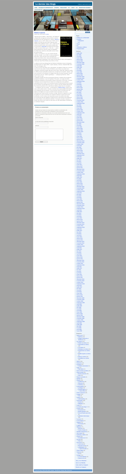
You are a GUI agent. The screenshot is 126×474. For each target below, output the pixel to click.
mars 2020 (79, 126)
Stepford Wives (61, 87)
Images (78, 394)
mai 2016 (79, 178)
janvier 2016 (80, 185)
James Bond (82, 390)
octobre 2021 (80, 111)
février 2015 (80, 200)
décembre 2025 (80, 62)
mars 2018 (79, 148)
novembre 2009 (80, 299)
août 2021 (79, 114)
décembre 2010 (80, 279)
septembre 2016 (81, 174)
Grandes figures (82, 389)
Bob (65, 470)
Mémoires (80, 383)
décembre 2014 (80, 203)
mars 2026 (79, 57)
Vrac (79, 395)
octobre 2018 (80, 144)
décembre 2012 (80, 241)
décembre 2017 (80, 153)
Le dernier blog (45, 4)
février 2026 (80, 59)
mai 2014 (79, 214)
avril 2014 (79, 216)
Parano (78, 436)
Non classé (79, 433)
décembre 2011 (80, 260)
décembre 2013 (80, 222)
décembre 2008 (80, 316)
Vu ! (69, 7)
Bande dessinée (82, 411)
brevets (80, 402)
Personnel (79, 442)
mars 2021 (79, 117)
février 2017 (80, 166)
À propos (56, 7)
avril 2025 (79, 70)
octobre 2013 (80, 225)
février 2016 (80, 183)
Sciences (79, 452)
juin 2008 (79, 326)
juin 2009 (79, 307)
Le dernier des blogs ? (82, 406)
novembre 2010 (80, 280)
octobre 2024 (80, 79)
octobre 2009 (80, 301)
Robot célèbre (80, 450)
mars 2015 (79, 199)
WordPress (57, 470)
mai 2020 (79, 125)
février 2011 (79, 276)
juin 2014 (79, 213)
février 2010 (80, 294)
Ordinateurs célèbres (84, 7)
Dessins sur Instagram (81, 467)
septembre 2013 (81, 227)
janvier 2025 (80, 75)
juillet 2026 (79, 53)
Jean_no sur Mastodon (81, 460)
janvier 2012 (80, 258)
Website (37, 125)
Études (78, 380)
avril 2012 (79, 254)
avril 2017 (79, 163)
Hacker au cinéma (82, 342)
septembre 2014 (81, 208)
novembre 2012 (80, 243)
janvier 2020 (80, 130)
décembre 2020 (80, 122)
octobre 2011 (80, 263)
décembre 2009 (80, 298)
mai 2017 (79, 161)
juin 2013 (79, 232)
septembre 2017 (81, 155)
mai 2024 (79, 83)
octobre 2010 (80, 282)
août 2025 (79, 65)
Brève (78, 361)
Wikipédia (80, 403)
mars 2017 (79, 164)
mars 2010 (79, 293)
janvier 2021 (80, 120)
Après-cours (80, 335)
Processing (80, 423)
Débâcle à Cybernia (39, 32)
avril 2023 (79, 94)
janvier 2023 (80, 98)
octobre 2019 (80, 131)
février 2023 (80, 97)
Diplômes (80, 336)
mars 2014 (79, 217)
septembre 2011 (81, 265)
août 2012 (79, 247)
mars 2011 (79, 274)
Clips (78, 367)
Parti (79, 441)
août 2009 (79, 304)
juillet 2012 (79, 249)
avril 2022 (79, 106)
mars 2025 (79, 72)
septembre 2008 (81, 321)
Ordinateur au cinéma (83, 349)
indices (78, 397)
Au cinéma (79, 341)
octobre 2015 (80, 189)
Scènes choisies (82, 430)
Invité (78, 405)
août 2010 (79, 285)
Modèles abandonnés (82, 431)
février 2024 (80, 87)
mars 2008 (79, 330)
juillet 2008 (79, 324)
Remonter (69, 470)
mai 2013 (79, 233)
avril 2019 (79, 134)
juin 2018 (79, 147)
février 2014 (80, 219)
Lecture (47, 34)
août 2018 (79, 145)
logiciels (79, 422)
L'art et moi (80, 444)
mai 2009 (79, 309)
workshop (80, 384)
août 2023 (79, 90)
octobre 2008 (80, 320)
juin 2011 (79, 269)
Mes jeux (80, 428)
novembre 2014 (80, 205)
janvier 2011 (80, 277)
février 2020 (80, 128)
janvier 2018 (80, 152)
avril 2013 (79, 235)
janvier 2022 (80, 109)
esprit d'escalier (83, 448)
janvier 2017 (80, 167)
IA (78, 453)
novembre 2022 (80, 100)
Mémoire (79, 426)
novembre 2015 (80, 188)
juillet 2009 (79, 305)
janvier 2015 (80, 202)
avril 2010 (79, 291)
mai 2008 (79, 327)
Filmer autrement (81, 392)
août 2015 (79, 192)
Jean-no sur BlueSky (80, 462)
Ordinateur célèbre (81, 434)
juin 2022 (79, 105)
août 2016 (79, 175)
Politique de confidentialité (46, 7)
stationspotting (81, 398)
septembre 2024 (81, 81)
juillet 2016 (79, 177)
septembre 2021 (81, 112)
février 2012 (80, 257)
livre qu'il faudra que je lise (84, 413)
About (73, 7)
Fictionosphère (80, 386)
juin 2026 (79, 54)
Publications (63, 7)
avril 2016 (79, 180)
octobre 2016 (80, 172)
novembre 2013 (80, 224)
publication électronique (83, 416)
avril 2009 (79, 310)
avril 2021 (79, 116)
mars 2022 (79, 108)
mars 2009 (79, 312)
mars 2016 (79, 181)
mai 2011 (79, 271)
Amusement (81, 409)
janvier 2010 (80, 296)
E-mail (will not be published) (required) (44, 121)
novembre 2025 (80, 64)
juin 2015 (79, 194)
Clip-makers (81, 369)
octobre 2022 (80, 101)
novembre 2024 (80, 78)
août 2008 (79, 323)
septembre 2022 (81, 103)
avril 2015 (79, 197)
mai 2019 (79, 133)
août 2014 (79, 210)
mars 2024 (79, 86)
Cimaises (79, 364)
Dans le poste (80, 372)
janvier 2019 (80, 139)
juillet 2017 (79, 158)
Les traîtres (80, 347)
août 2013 (79, 229)
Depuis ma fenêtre (81, 377)
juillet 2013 (79, 230)
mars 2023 (79, 95)
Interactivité (79, 400)
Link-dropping (80, 420)
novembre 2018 (80, 142)
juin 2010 (79, 288)
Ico (77, 7)
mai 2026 (79, 56)
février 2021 (80, 119)
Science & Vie (81, 458)
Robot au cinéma (82, 356)
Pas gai (78, 439)
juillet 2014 (79, 211)
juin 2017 (79, 159)
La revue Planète (82, 456)
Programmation (39, 9)
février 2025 (80, 73)
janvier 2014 (80, 221)
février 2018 (80, 150)
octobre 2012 (80, 244)
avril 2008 (79, 329)
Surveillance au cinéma (83, 358)
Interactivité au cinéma (83, 344)
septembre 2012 (81, 246)
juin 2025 (79, 68)
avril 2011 (79, 272)
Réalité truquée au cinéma (84, 353)
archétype (80, 387)
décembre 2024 (80, 76)
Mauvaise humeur (82, 445)
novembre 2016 (80, 170)
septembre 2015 (81, 191)
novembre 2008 (80, 318)
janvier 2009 (80, 315)
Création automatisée (83, 365)
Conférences (81, 381)
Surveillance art (81, 437)
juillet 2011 (79, 268)
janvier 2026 (80, 61)
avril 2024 (79, 84)
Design (78, 378)
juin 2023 (79, 92)
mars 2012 (79, 255)
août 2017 (79, 156)
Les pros (79, 419)
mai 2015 (79, 196)
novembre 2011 (80, 261)
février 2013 (80, 238)
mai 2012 (79, 252)
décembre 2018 (80, 141)
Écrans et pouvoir (82, 373)
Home (36, 7)
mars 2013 (79, 236)
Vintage (78, 455)
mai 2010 (79, 290)
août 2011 (79, 266)
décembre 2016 (80, 169)
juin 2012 (79, 250)
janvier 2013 (80, 239)
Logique (79, 425)
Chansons (79, 362)
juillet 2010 (79, 287)
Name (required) (39, 117)
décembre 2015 (80, 186)
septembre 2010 (81, 283)
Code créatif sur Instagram (82, 464)
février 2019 (80, 137)
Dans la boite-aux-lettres (82, 370)
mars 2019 (79, 136)
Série (79, 375)
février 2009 (80, 313)
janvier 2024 (80, 89)
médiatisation (81, 447)
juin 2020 (79, 123)
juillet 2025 (79, 67)
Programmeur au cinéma (84, 350)
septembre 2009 (81, 302)
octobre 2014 (80, 206)
